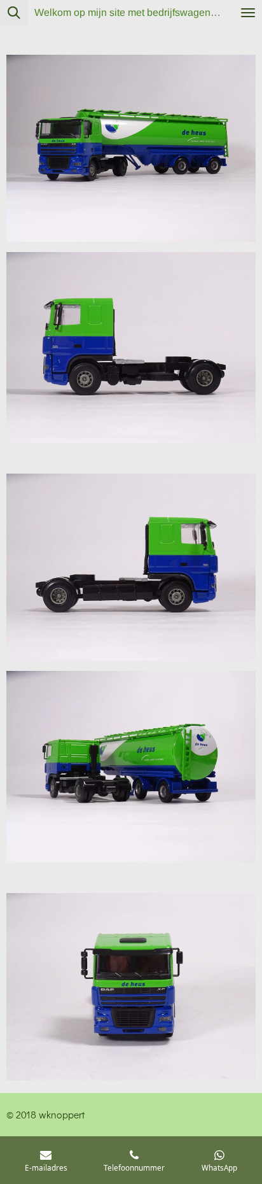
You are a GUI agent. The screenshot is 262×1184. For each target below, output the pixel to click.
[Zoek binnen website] (14, 12)
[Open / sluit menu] (248, 12)
